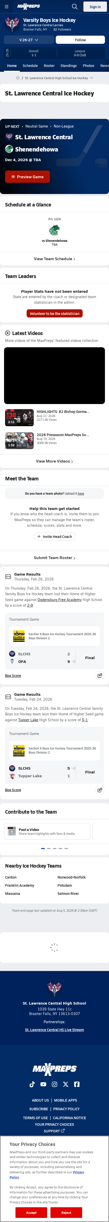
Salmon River (68, 893)
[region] (54, 1179)
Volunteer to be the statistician (54, 313)
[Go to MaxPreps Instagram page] (54, 1084)
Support (52, 1130)
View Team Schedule (53, 258)
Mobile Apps (65, 1100)
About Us (40, 1100)
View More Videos (53, 461)
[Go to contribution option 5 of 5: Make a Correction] (66, 848)
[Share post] (100, 675)
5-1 (85, 719)
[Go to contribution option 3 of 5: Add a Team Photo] (55, 848)
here (81, 493)
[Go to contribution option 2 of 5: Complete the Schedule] (49, 848)
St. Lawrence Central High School (54, 1003)
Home (12, 65)
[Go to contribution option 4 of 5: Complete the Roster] (60, 848)
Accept (31, 1212)
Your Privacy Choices (54, 1124)
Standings (69, 65)
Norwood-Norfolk (72, 877)
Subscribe (38, 1108)
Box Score (13, 675)
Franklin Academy (19, 885)
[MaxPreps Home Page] (18, 78)
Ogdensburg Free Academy (60, 599)
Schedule (30, 65)
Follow (80, 39)
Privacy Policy (66, 1108)
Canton (10, 877)
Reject (66, 1212)
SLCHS (24, 654)
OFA (22, 661)
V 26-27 (26, 39)
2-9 (30, 605)
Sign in (95, 6)
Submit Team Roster (53, 557)
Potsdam (65, 885)
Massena (12, 893)
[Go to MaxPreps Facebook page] (77, 1084)
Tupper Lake (28, 719)
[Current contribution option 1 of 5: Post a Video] (43, 848)
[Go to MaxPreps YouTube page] (43, 1084)
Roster (49, 65)
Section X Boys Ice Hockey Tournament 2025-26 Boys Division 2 (62, 636)
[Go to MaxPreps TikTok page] (32, 1084)
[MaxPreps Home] (28, 6)
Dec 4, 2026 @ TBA (23, 159)
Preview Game (30, 176)
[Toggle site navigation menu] (6, 6)
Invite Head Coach (57, 536)
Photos (88, 65)
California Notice (69, 1117)
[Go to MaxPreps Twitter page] (66, 1084)
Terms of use (35, 1117)
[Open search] (74, 6)
